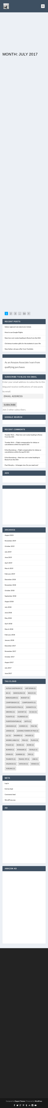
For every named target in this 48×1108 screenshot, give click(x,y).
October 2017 (9, 657)
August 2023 (9, 535)
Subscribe (10, 404)
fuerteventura (13, 721)
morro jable (12, 740)
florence (23, 717)
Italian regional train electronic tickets (18, 327)
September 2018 (10, 596)
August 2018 (9, 601)
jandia (10, 731)
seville (33, 750)
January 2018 (9, 640)
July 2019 (8, 552)
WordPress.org (10, 800)
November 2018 (10, 585)
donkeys (31, 707)
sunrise (20, 754)
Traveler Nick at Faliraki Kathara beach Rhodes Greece (24, 193)
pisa (25, 740)
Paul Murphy (9, 465)
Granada (11, 726)
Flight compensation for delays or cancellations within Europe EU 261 (22, 443)
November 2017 (10, 651)
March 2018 (9, 629)
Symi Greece (14, 129)
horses (23, 726)
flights (10, 717)
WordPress (38, 1101)
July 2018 (8, 607)
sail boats (38, 62)
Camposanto (28, 702)
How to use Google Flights (14, 332)
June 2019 (8, 557)
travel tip (24, 759)
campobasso (12, 702)
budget (25, 698)
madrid (18, 735)
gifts (27, 721)
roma (20, 745)
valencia (11, 764)
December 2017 (10, 646)
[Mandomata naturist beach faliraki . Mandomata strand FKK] (24, 244)
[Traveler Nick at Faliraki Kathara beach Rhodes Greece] (24, 169)
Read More (12, 71)
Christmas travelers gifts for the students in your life (23, 343)
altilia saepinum (14, 688)
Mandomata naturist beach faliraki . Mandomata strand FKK (24, 268)
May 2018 (8, 618)
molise (29, 735)
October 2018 (9, 590)
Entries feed (9, 789)
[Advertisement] (24, 32)
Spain (9, 754)
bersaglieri (12, 698)
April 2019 (8, 563)
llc (8, 735)
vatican (23, 764)
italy (34, 726)
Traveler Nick (14, 62)
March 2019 (9, 568)
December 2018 (10, 579)
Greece (29, 107)
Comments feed (10, 794)
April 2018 (8, 624)
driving (10, 712)
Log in (7, 783)
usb (35, 759)
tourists (10, 759)
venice (35, 764)
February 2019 (10, 574)
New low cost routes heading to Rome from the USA (23, 338)
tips (30, 754)
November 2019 (10, 541)
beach (31, 693)
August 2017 (9, 662)
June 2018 (8, 613)
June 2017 (8, 673)
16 (24, 313)
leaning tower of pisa (27, 731)
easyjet (22, 712)
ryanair (21, 750)
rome (30, 745)
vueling (10, 768)
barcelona (19, 693)
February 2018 (10, 635)
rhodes (32, 62)
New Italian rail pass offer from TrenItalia (19, 349)
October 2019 (9, 546)
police (10, 745)
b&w (28, 62)
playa (34, 740)
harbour (38, 135)
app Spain (30, 688)
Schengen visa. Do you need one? (27, 465)
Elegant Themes (20, 1101)
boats (28, 135)
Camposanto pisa (14, 707)
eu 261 (33, 712)
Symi (6, 137)
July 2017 (8, 668)
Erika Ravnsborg (10, 450)
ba (8, 693)
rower (10, 750)
